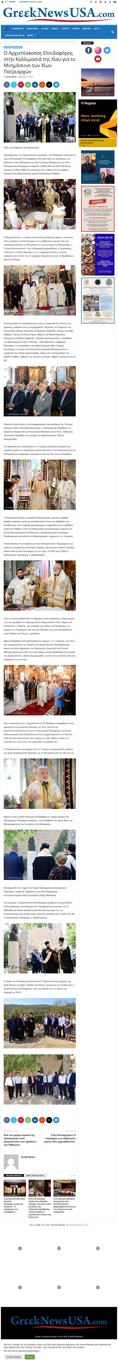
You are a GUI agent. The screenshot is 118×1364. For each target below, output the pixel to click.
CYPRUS (75, 28)
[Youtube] (115, 2)
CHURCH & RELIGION (14, 35)
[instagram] (98, 50)
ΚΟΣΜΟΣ (57, 1195)
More (30, 35)
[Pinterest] (21, 85)
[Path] (100, 2)
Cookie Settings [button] (13, 1357)
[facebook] (88, 50)
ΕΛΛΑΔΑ (44, 28)
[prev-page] (70, 1175)
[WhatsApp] (28, 85)
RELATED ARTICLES (14, 1175)
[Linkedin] (35, 85)
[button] (112, 32)
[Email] (49, 85)
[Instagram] (96, 2)
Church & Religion (11, 1195)
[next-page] (74, 1175)
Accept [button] (30, 1357)
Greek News (11, 77)
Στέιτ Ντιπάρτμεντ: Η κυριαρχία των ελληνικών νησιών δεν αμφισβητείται (60, 1138)
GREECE (55, 28)
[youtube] (98, 58)
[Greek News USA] (59, 14)
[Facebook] (91, 2)
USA (96, 28)
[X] (110, 2)
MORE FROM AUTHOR (35, 1175)
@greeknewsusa (77, 1224)
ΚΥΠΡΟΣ (65, 28)
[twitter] (107, 50)
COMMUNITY (18, 28)
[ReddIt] (42, 85)
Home (6, 42)
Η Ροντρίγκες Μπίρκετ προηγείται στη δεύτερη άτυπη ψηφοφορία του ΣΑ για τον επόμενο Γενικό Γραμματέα (64, 1205)
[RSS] (105, 2)
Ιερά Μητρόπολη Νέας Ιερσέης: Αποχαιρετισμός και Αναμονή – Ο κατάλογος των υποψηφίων (14, 1205)
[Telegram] (56, 85)
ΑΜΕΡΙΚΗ (87, 28)
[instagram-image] (20, 1248)
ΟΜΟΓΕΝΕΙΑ (32, 28)
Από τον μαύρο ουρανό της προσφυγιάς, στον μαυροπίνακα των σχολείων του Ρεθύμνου (20, 1139)
